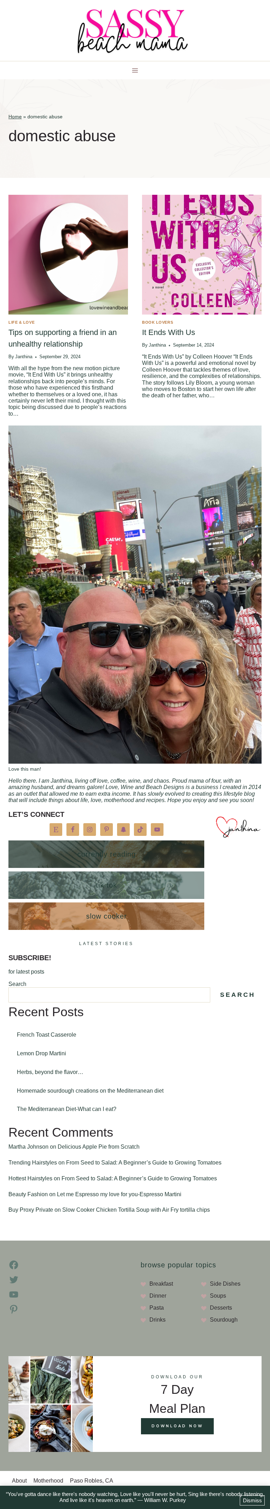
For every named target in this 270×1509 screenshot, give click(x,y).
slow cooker (106, 916)
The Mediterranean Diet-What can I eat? (66, 1109)
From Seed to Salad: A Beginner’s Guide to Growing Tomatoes (143, 1163)
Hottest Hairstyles (30, 1178)
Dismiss (252, 1500)
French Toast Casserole (46, 1035)
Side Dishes (225, 1284)
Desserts (221, 1308)
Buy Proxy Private (30, 1210)
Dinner (157, 1296)
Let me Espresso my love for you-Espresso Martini (119, 1194)
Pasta (156, 1308)
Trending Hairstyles (32, 1163)
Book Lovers (157, 322)
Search (17, 984)
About (19, 1481)
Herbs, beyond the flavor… (50, 1072)
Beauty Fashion (28, 1194)
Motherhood (48, 1481)
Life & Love (21, 322)
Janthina (23, 356)
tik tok (106, 885)
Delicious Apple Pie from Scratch (99, 1147)
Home (15, 116)
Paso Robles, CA (91, 1481)
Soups (218, 1296)
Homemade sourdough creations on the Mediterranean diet (90, 1091)
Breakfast (161, 1284)
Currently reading (106, 854)
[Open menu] (135, 70)
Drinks (157, 1320)
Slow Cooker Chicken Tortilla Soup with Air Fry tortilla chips (136, 1210)
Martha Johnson (28, 1147)
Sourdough (224, 1320)
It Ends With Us (168, 332)
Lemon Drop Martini (41, 1053)
